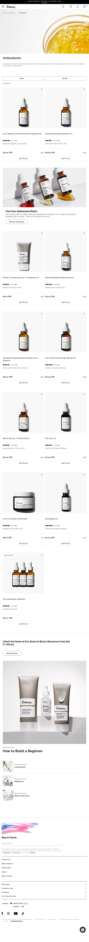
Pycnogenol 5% (51, 519)
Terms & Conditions (39, 919)
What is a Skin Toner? (22, 796)
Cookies (5, 921)
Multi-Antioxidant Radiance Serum (59, 278)
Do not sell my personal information (69, 919)
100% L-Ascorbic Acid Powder (15, 519)
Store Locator (7, 876)
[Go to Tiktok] (23, 913)
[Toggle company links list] (85, 892)
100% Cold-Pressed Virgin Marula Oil (60, 358)
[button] (83, 930)
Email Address (7, 843)
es (21, 906)
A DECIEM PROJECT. (17, 921)
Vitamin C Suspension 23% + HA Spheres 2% (21, 278)
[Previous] (24, 2)
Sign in (4, 872)
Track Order (6, 868)
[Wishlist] (41, 88)
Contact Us (32, 852)
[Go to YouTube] (16, 913)
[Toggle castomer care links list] (85, 888)
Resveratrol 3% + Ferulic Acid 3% (16, 438)
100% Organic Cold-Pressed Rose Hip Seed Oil (22, 134)
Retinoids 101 (19, 781)
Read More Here (12, 653)
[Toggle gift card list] (85, 884)
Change (25, 903)
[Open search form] (63, 6)
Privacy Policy (7, 852)
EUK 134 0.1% (50, 438)
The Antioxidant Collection (14, 599)
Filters (22, 78)
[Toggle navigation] (3, 6)
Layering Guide (20, 767)
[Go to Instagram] (8, 913)
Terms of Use (16, 852)
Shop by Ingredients (9, 13)
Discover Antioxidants (16, 222)
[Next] (65, 2)
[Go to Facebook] (2, 913)
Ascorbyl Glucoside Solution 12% (59, 134)
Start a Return (7, 864)
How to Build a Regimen (22, 751)
